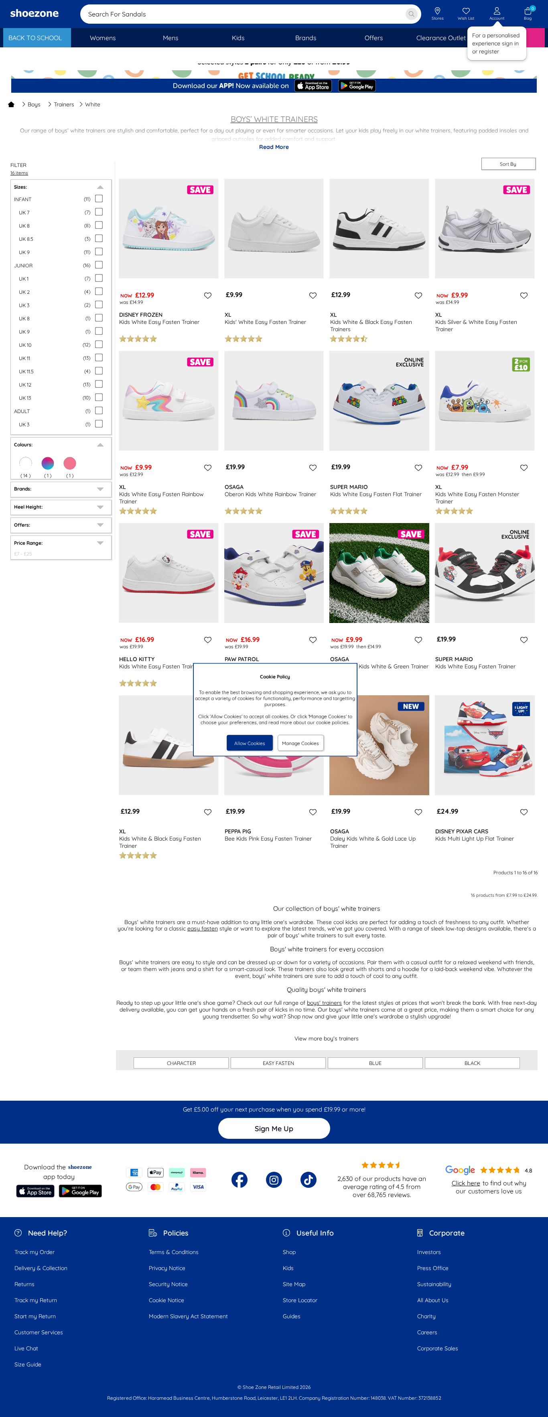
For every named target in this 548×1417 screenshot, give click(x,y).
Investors (429, 1252)
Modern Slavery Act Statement (188, 1316)
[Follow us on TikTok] (308, 1180)
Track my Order (34, 1252)
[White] (25, 463)
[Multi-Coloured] (47, 463)
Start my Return (35, 1316)
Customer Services (38, 1332)
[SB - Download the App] (274, 86)
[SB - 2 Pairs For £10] (274, 70)
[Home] (11, 104)
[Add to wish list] (206, 295)
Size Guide (27, 1364)
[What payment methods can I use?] (166, 1180)
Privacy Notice (167, 1268)
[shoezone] (34, 14)
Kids (288, 1268)
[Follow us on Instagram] (274, 1180)
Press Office (433, 1268)
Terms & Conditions (174, 1252)
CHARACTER (181, 1063)
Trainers (64, 104)
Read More (274, 147)
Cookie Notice (166, 1300)
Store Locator (300, 1300)
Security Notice (168, 1284)
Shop (289, 1252)
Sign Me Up (274, 1128)
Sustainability (434, 1284)
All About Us (433, 1300)
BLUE (375, 1063)
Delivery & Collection (40, 1268)
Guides (291, 1316)
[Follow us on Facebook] (239, 1180)
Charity (426, 1316)
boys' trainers (324, 1002)
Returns (24, 1284)
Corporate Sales (437, 1348)
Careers (427, 1332)
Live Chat (26, 1348)
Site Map (294, 1284)
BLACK (473, 1063)
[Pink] (69, 463)
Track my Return (35, 1300)
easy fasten (202, 928)
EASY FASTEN (278, 1063)
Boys (34, 104)
